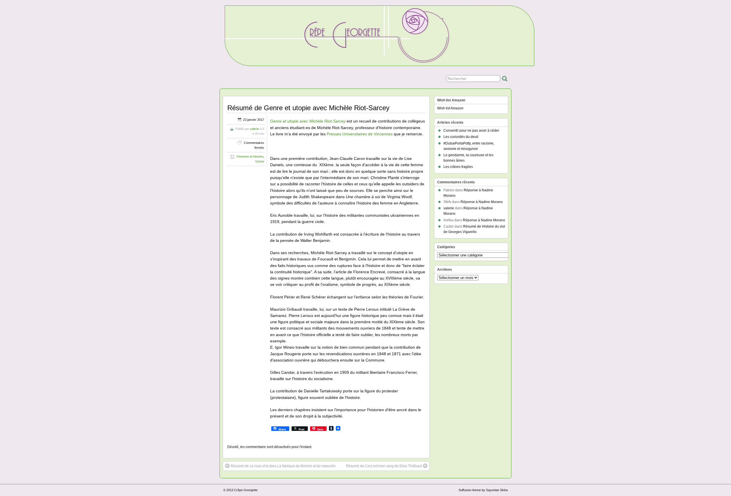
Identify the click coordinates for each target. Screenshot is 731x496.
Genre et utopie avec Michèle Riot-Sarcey (308, 121)
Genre (259, 161)
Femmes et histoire (250, 156)
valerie (254, 128)
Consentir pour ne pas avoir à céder (471, 130)
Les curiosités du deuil (460, 137)
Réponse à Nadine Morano (482, 202)
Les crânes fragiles (458, 167)
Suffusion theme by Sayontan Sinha (483, 490)
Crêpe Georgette (246, 490)
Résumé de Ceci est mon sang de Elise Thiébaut (384, 466)
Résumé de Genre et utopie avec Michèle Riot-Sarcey (308, 108)
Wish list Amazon (450, 108)
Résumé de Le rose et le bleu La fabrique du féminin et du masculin (283, 466)
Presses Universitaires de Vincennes (360, 134)
